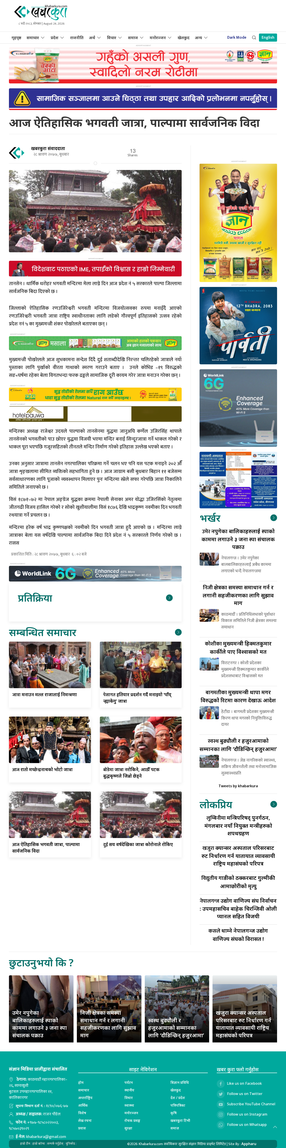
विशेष (82, 1112)
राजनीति (77, 37)
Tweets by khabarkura (238, 785)
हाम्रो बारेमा (38, 1143)
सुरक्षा (128, 1128)
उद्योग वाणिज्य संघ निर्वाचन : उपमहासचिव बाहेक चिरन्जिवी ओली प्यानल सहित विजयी (238, 908)
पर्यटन (128, 1082)
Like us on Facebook (244, 1083)
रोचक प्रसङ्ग (132, 1120)
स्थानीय (129, 1090)
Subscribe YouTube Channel (251, 1104)
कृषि (173, 1112)
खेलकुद (183, 37)
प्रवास (82, 1128)
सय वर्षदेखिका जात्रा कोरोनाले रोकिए (138, 844)
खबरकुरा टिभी (180, 1120)
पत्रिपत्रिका (177, 1105)
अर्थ (92, 37)
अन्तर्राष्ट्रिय (85, 1097)
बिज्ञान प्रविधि (179, 1082)
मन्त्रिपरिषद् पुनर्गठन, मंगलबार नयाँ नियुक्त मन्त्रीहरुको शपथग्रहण (238, 825)
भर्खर (210, 518)
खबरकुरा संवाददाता (48, 148)
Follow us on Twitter (245, 1093)
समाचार (33, 37)
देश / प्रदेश (177, 1097)
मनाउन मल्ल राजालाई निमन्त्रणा (44, 695)
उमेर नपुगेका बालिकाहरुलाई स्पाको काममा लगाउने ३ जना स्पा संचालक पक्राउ (39, 1024)
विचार (111, 37)
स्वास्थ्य (129, 1105)
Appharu (248, 1143)
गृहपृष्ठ (16, 37)
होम (81, 1082)
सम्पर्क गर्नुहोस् (55, 1143)
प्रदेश (54, 37)
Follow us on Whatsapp (247, 1124)
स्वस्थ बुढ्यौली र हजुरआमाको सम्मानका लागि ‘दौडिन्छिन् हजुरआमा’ (176, 1027)
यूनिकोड (70, 1143)
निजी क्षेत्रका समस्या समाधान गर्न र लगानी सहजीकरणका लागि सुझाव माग (108, 1024)
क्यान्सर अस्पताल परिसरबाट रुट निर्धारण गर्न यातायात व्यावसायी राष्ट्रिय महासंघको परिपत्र (238, 855)
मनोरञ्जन (158, 37)
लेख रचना (85, 1120)
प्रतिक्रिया (35, 598)
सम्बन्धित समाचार (42, 632)
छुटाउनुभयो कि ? (41, 962)
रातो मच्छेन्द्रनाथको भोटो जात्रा (42, 769)
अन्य (198, 37)
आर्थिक (83, 1105)
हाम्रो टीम (25, 1143)
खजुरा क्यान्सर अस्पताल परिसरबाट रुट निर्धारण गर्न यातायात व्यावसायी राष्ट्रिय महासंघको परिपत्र (243, 1024)
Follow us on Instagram (247, 1114)
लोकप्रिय (216, 804)
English (268, 37)
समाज (133, 37)
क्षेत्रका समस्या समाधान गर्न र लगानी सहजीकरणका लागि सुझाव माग (238, 595)
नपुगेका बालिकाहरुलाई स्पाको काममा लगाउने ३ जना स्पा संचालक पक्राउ (238, 538)
